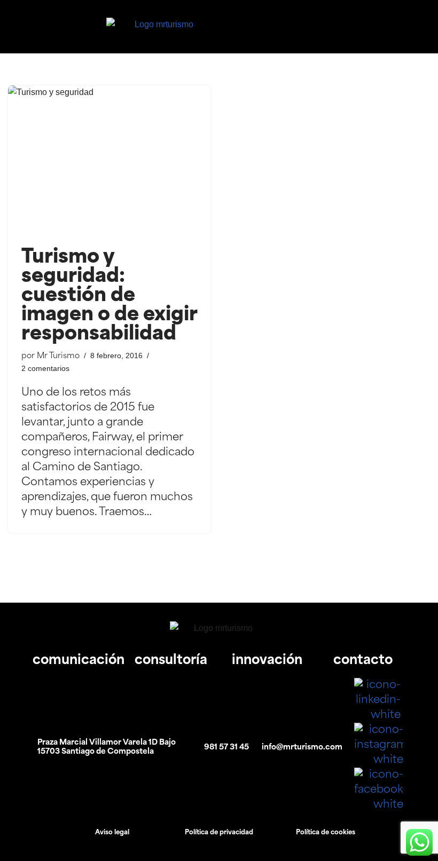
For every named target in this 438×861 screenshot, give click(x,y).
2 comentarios (45, 368)
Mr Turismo (58, 356)
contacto (363, 660)
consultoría (171, 660)
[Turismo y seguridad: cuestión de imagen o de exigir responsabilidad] (109, 161)
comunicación (78, 660)
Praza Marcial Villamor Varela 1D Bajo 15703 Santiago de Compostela (106, 747)
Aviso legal (112, 833)
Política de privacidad (219, 833)
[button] (357, 27)
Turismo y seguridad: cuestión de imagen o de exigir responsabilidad (109, 296)
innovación (267, 660)
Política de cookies (325, 833)
